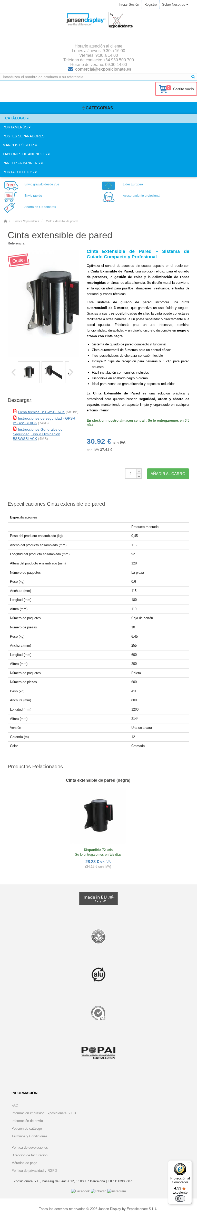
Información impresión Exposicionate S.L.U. (44, 1113)
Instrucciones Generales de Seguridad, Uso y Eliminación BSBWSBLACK (38, 434)
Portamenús (15, 127)
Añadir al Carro (168, 473)
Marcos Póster (19, 145)
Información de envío (27, 1121)
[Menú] (189, 1163)
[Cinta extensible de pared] (29, 372)
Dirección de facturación (29, 1155)
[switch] (180, 1198)
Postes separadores (23, 136)
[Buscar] (193, 77)
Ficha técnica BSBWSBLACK (41, 412)
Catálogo (16, 118)
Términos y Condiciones (29, 1136)
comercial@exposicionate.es (103, 69)
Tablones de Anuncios (25, 154)
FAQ (15, 1105)
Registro (150, 4)
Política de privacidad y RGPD (34, 1171)
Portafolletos (19, 172)
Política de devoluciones (30, 1147)
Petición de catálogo (27, 1128)
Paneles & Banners (22, 163)
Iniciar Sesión (129, 4)
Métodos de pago (24, 1163)
